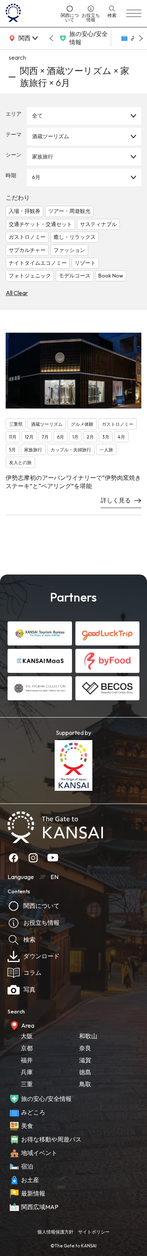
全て (37, 115)
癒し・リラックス (75, 237)
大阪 (27, 1036)
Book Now (110, 275)
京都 (27, 1048)
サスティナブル (98, 224)
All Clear (17, 293)
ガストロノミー (27, 237)
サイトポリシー (94, 1232)
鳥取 (85, 1084)
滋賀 (85, 1060)
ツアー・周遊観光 (69, 211)
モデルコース (74, 275)
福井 (27, 1060)
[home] (30, 13)
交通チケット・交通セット (40, 224)
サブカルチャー (27, 250)
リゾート (85, 262)
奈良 (85, 1048)
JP (42, 877)
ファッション (69, 250)
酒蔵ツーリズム (50, 136)
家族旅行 (42, 156)
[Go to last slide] (51, 38)
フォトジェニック (30, 275)
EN (54, 877)
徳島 (85, 1072)
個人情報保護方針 (55, 1232)
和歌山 (88, 1036)
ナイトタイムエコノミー (38, 262)
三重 (27, 1084)
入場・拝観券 (24, 211)
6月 (36, 177)
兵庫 (27, 1072)
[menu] (133, 13)
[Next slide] (141, 38)
